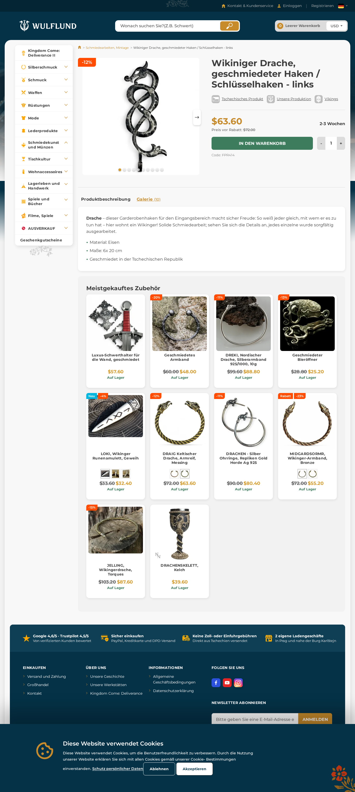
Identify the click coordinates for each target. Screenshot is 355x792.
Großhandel (38, 684)
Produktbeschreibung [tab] (105, 199)
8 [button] (152, 169)
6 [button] (143, 169)
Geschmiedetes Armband (179, 357)
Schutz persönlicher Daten (117, 768)
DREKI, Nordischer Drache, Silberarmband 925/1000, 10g (244, 359)
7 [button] (147, 169)
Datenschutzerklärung (173, 690)
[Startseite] (80, 48)
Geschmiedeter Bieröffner (307, 357)
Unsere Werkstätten (108, 684)
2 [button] (124, 169)
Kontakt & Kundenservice (250, 5)
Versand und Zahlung (46, 676)
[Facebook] (216, 682)
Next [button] (197, 117)
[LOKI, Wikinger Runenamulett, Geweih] (105, 473)
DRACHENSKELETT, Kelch (179, 567)
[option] (140, 117)
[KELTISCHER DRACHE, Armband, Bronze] (174, 473)
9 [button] (157, 169)
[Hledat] (229, 26)
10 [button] (161, 169)
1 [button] (119, 169)
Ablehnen (159, 769)
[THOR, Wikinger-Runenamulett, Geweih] (115, 473)
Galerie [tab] (149, 199)
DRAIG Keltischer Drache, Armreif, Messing (179, 458)
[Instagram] (238, 682)
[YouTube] (227, 682)
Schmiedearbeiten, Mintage (107, 48)
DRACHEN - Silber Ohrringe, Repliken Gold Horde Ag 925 (243, 458)
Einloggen (292, 5)
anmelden (315, 719)
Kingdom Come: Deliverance (116, 693)
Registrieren (322, 5)
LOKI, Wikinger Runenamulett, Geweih (116, 456)
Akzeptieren (194, 769)
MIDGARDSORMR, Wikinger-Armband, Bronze (307, 458)
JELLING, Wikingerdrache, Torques (115, 570)
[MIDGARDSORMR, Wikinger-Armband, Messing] (312, 473)
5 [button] (138, 169)
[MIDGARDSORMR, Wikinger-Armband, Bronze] (302, 473)
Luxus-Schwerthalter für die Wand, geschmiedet (116, 357)
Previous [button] (84, 117)
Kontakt (34, 693)
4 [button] (133, 169)
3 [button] (129, 169)
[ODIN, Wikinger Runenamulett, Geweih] (126, 473)
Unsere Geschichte (107, 676)
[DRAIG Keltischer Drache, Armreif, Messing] (184, 473)
